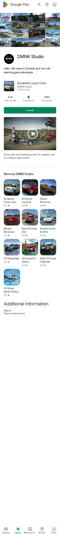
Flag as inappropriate (14, 313)
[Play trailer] (32, 133)
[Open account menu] (54, 4)
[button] (33, 100)
